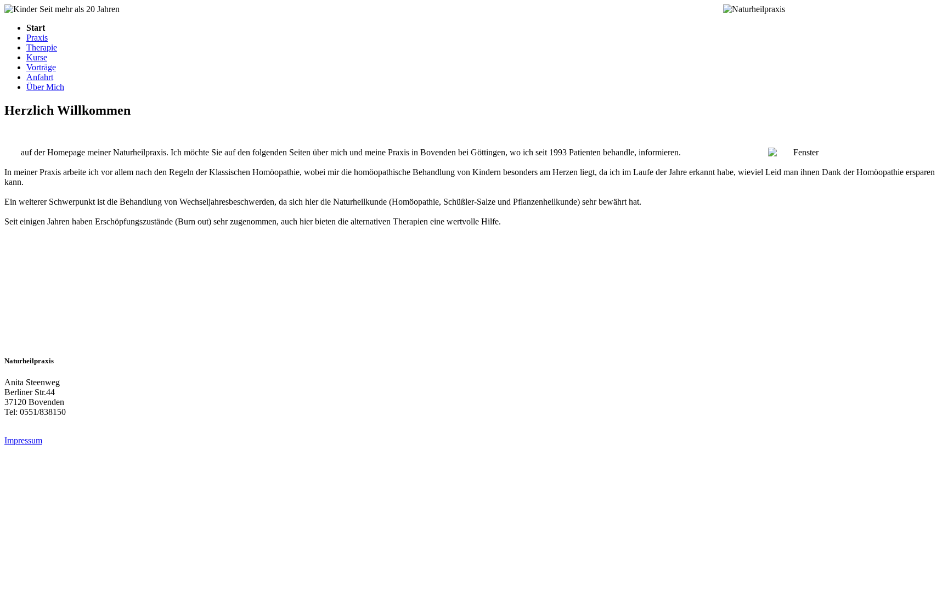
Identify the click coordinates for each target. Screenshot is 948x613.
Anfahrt (39, 77)
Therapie (41, 47)
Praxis (37, 37)
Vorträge (41, 67)
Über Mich (45, 87)
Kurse (36, 57)
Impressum (23, 440)
